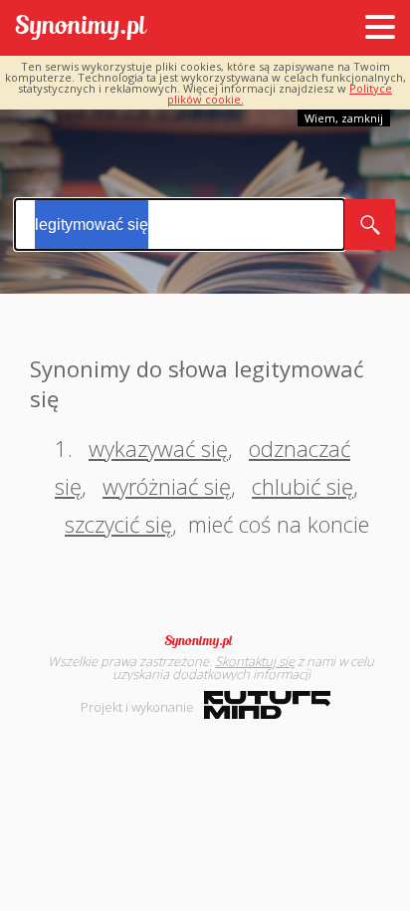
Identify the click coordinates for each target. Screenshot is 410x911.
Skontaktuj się (255, 661)
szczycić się (118, 524)
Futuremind (267, 705)
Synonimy (205, 641)
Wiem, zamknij (344, 118)
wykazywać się (158, 448)
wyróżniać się (166, 486)
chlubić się (302, 486)
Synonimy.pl (81, 28)
